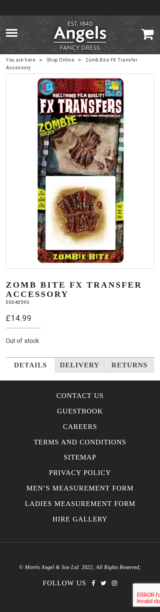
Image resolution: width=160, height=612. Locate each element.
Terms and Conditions (80, 442)
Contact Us (80, 395)
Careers (80, 426)
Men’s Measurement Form (80, 488)
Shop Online (61, 60)
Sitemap (80, 457)
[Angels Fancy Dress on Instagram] (114, 583)
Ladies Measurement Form (80, 503)
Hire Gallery (80, 519)
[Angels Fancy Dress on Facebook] (93, 583)
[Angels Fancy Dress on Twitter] (103, 583)
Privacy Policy (80, 473)
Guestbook (80, 411)
